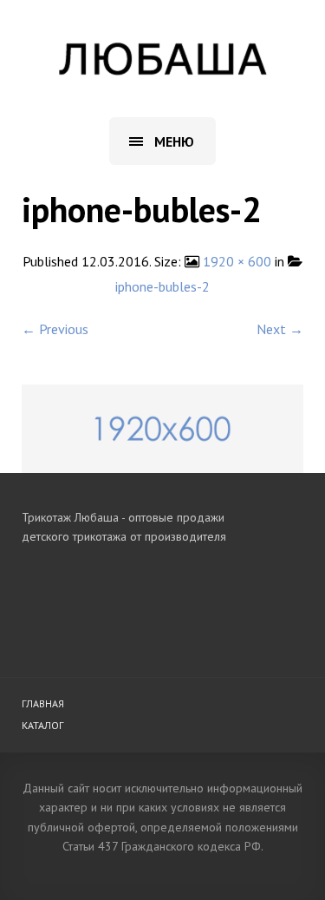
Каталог (42, 725)
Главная (43, 703)
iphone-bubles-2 (162, 286)
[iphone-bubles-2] (162, 427)
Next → (280, 329)
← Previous (55, 329)
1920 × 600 (237, 261)
